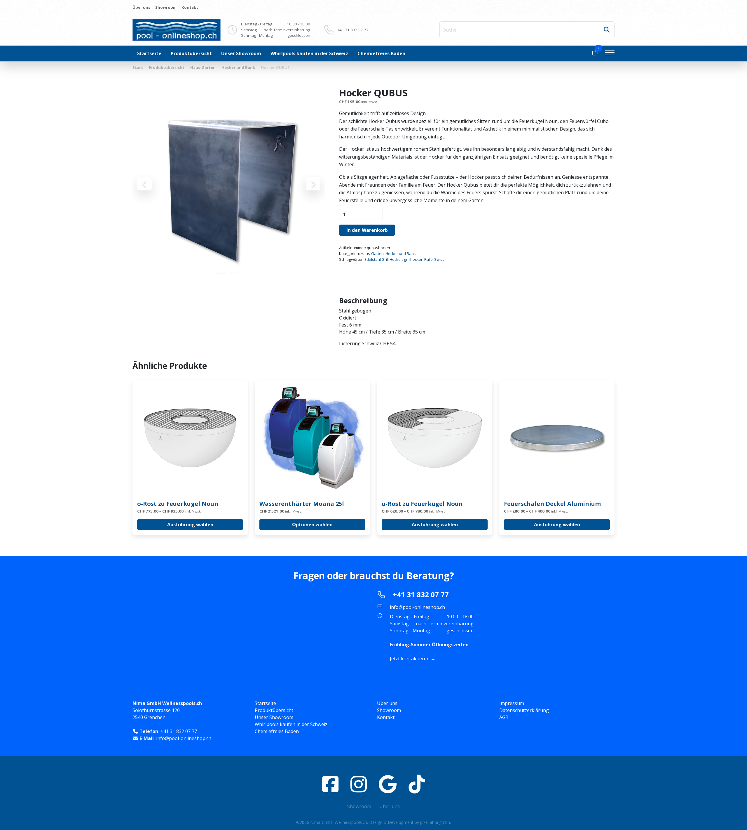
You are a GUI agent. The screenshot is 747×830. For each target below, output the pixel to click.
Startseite (149, 53)
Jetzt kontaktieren (410, 658)
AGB (504, 717)
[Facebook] (330, 784)
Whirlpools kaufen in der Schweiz (309, 53)
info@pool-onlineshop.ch (417, 607)
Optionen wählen (312, 524)
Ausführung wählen (190, 524)
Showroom (166, 7)
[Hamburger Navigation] (610, 53)
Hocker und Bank (238, 67)
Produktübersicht (191, 53)
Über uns (141, 7)
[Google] (387, 784)
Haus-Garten (203, 67)
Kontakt (189, 7)
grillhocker (413, 259)
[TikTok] (416, 784)
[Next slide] (313, 183)
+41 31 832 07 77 (353, 29)
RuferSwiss (434, 259)
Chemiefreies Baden (381, 53)
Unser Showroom (241, 53)
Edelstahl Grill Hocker (383, 259)
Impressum (511, 703)
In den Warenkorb (367, 230)
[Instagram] (358, 784)
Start (137, 67)
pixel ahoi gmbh (435, 822)
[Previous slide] (144, 183)
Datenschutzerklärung (524, 710)
